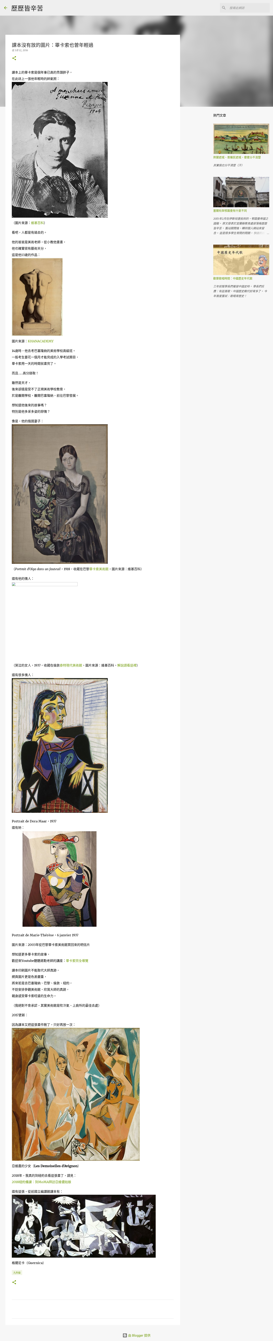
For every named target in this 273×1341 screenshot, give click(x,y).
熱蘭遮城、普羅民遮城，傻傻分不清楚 (237, 157)
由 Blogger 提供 (138, 1335)
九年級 (17, 1272)
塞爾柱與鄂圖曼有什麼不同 (230, 210)
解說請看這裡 (126, 665)
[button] (14, 58)
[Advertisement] (200, 173)
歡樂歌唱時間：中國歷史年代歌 (232, 278)
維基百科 (37, 223)
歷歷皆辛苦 (27, 8)
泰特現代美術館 (71, 665)
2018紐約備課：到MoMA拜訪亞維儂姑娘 (41, 1182)
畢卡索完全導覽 (77, 961)
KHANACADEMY (41, 341)
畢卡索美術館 (99, 569)
